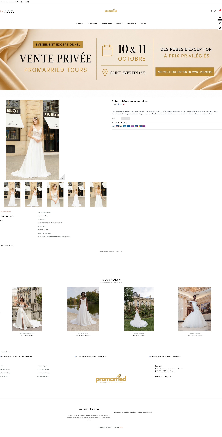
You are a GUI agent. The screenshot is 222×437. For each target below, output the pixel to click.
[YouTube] (165, 377)
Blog (1, 366)
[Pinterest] (168, 377)
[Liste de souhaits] (220, 11)
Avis (1, 221)
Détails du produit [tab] (7, 216)
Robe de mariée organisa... (83, 335)
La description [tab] (5, 212)
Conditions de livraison (43, 373)
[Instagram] (170, 377)
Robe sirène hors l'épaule (195, 335)
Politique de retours (42, 376)
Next (110, 194)
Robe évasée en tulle (139, 335)
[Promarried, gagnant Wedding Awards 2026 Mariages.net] (165, 356)
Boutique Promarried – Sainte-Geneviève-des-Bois (169, 369)
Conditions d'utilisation (43, 369)
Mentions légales (42, 366)
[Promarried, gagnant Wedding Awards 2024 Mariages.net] (16, 356)
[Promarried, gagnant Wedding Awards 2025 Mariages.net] (90, 356)
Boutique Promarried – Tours (163, 370)
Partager (118, 104)
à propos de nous (5, 369)
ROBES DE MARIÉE (83, 333)
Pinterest (123, 104)
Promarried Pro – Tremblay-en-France (165, 372)
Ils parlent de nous (5, 373)
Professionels (3, 376)
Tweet (121, 104)
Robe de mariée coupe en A (27, 333)
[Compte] (215, 11)
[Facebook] (163, 377)
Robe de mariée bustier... (27, 335)
